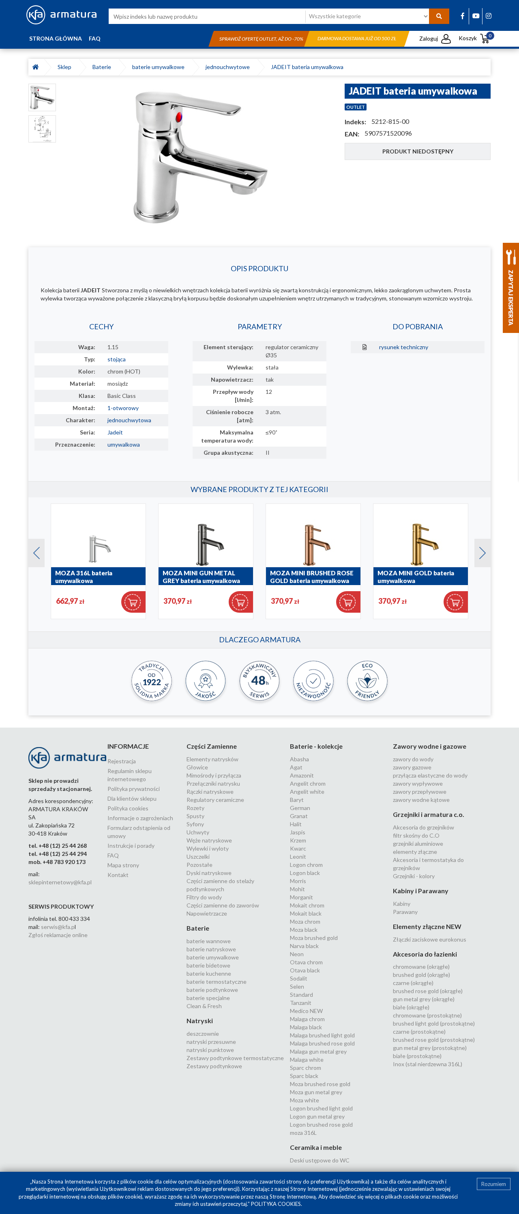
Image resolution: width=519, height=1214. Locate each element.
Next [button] (478, 551)
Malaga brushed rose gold (322, 1043)
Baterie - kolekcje (316, 746)
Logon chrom (306, 864)
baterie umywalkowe (159, 66)
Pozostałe (199, 864)
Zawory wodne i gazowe (429, 746)
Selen (297, 986)
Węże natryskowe (209, 840)
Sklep (66, 66)
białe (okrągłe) (411, 1007)
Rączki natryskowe (210, 791)
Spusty (195, 815)
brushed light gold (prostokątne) (434, 1023)
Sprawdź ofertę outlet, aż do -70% (261, 39)
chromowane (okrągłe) (421, 966)
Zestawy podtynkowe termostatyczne (235, 1057)
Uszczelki (198, 856)
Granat (299, 815)
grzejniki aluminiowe (418, 843)
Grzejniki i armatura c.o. (428, 814)
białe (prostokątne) (417, 1055)
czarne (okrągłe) (413, 982)
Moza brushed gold (314, 937)
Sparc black (304, 1075)
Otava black (305, 970)
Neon (297, 953)
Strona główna (55, 38)
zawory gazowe (412, 767)
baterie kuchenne (209, 973)
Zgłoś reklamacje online (58, 934)
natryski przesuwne (211, 1041)
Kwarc (298, 848)
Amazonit (302, 775)
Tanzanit (300, 1002)
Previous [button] (32, 551)
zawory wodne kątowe (421, 799)
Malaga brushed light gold (322, 1035)
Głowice (197, 767)
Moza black (303, 929)
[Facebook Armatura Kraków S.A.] (462, 15)
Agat (296, 767)
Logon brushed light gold (321, 1108)
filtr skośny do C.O (416, 835)
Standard (301, 994)
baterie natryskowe (211, 949)
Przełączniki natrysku (213, 783)
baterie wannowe (209, 941)
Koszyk (475, 38)
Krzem (298, 840)
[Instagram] (488, 15)
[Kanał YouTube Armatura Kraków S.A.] (476, 15)
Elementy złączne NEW (427, 926)
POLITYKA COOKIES (276, 1204)
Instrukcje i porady (130, 845)
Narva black (304, 945)
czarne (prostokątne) (419, 1031)
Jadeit (115, 432)
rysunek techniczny (403, 346)
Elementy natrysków (212, 759)
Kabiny (401, 903)
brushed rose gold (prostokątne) (434, 1039)
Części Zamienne (212, 746)
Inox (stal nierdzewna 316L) (427, 1064)
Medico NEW (306, 1010)
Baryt (297, 799)
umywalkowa (123, 444)
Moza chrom (305, 921)
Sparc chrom (305, 1067)
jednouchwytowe (229, 66)
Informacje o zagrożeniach (140, 817)
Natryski (200, 1020)
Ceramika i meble (316, 1147)
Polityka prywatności (133, 788)
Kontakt (118, 874)
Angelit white (307, 791)
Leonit (298, 856)
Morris (298, 880)
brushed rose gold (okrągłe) (428, 990)
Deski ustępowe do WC (320, 1160)
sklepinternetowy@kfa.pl (60, 882)
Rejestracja (121, 761)
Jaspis (297, 832)
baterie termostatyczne (217, 981)
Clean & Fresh (204, 1005)
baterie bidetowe (208, 965)
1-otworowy (123, 407)
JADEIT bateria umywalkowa (307, 66)
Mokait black (306, 913)
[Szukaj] (439, 16)
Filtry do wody (204, 897)
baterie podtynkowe (212, 989)
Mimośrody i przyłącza (214, 775)
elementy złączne (415, 851)
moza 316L (303, 1132)
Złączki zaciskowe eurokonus (429, 939)
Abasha (299, 759)
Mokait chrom (307, 905)
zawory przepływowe (419, 791)
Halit (296, 824)
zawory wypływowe (418, 783)
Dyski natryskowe (209, 872)
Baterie (103, 66)
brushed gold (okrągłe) (421, 974)
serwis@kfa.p (58, 926)
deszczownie (203, 1033)
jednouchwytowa (129, 420)
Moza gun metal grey (316, 1092)
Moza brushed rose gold (320, 1083)
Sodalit (298, 978)
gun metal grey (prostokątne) (430, 1047)
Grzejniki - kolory (414, 876)
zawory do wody (413, 759)
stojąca (116, 359)
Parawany (405, 911)
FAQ (95, 38)
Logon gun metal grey (317, 1116)
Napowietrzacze (207, 913)
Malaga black (306, 1027)
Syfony (195, 824)
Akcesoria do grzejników (423, 827)
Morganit (301, 897)
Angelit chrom (308, 783)
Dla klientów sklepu (132, 798)
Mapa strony (123, 865)
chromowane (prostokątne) (427, 1015)
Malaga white (307, 1059)
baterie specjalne (208, 997)
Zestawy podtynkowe (214, 1066)
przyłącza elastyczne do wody (430, 775)
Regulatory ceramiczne (215, 799)
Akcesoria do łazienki (425, 954)
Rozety (195, 807)
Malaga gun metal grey (318, 1051)
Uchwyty (198, 832)
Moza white (304, 1100)
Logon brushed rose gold (321, 1124)
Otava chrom (306, 962)
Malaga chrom (307, 1018)
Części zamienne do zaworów (223, 905)
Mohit (297, 889)
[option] (200, 157)
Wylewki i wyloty (208, 848)
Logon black (305, 872)
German (300, 807)
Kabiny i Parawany (420, 890)
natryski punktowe (210, 1049)
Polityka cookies (127, 808)
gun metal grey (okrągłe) (424, 999)
